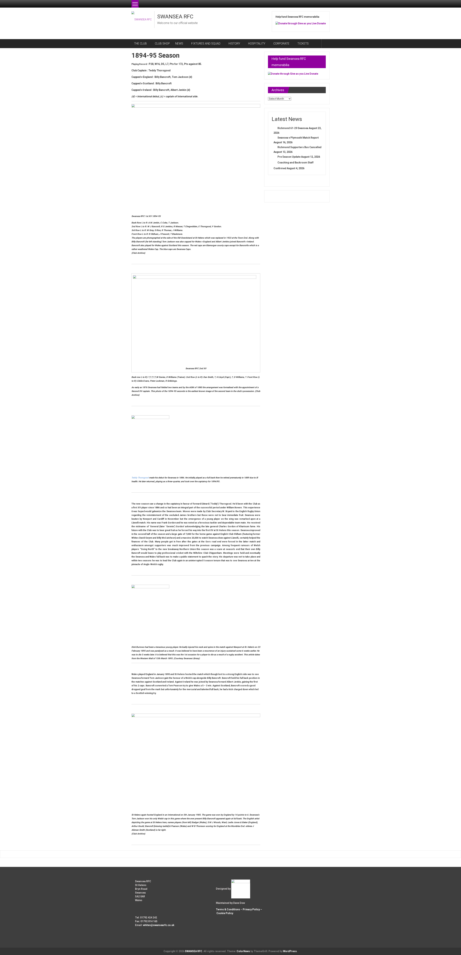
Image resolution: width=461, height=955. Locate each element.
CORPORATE (281, 43)
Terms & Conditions (228, 909)
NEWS (179, 43)
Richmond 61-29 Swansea (293, 128)
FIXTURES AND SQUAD (205, 43)
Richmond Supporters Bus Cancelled (299, 147)
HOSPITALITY (256, 43)
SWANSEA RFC (175, 16)
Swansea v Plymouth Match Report (298, 137)
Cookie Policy (224, 913)
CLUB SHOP (162, 43)
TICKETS (303, 43)
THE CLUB (140, 43)
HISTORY (234, 43)
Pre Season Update (289, 156)
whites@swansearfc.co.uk (158, 925)
